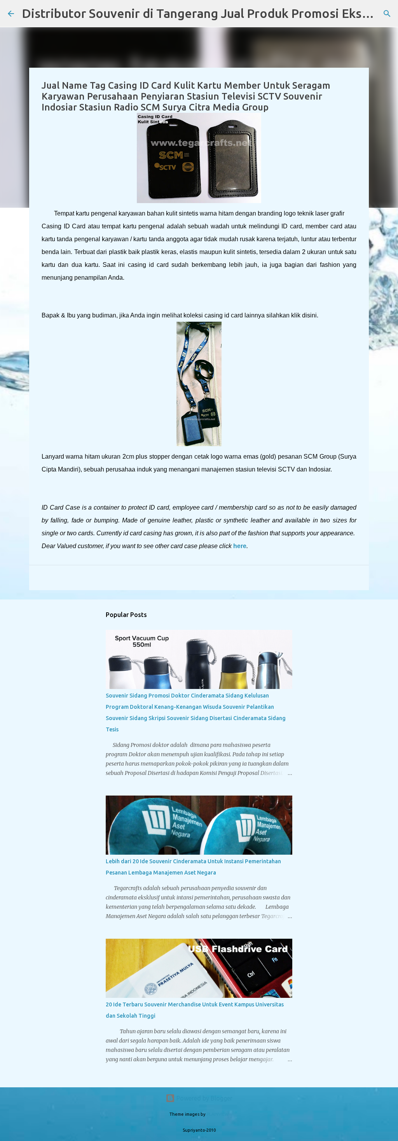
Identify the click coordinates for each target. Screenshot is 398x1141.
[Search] (387, 13)
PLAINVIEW (218, 1114)
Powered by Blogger (203, 1098)
